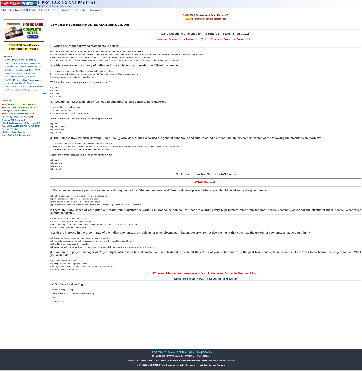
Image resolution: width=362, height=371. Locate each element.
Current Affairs (67, 10)
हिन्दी (102, 10)
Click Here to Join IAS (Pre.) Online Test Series (205, 278)
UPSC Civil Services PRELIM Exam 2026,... (23, 80)
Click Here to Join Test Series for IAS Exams (206, 174)
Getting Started (82, 10)
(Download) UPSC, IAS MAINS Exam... (21, 74)
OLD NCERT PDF (10, 129)
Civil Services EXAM (60, 293)
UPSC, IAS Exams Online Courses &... (21, 90)
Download (94, 10)
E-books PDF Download (13, 120)
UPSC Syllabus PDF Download (14, 111)
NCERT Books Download (12, 123)
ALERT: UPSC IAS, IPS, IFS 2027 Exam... (22, 60)
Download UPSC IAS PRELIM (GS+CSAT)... (23, 64)
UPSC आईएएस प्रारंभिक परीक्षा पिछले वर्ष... (20, 83)
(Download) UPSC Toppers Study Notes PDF (23, 67)
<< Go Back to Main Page (67, 284)
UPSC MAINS (43, 10)
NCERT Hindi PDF (33, 123)
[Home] (19, 5)
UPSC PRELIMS (28, 10)
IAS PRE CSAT (58, 301)
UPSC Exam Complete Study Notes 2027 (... (23, 70)
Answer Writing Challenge (63, 289)
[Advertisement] (206, 329)
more (44, 93)
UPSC (54, 297)
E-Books (55, 10)
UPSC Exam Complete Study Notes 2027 (208, 15)
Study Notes (14, 10)
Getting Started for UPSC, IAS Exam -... (21, 77)
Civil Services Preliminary (83, 293)
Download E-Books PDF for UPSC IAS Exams (24, 87)
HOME (4, 10)
